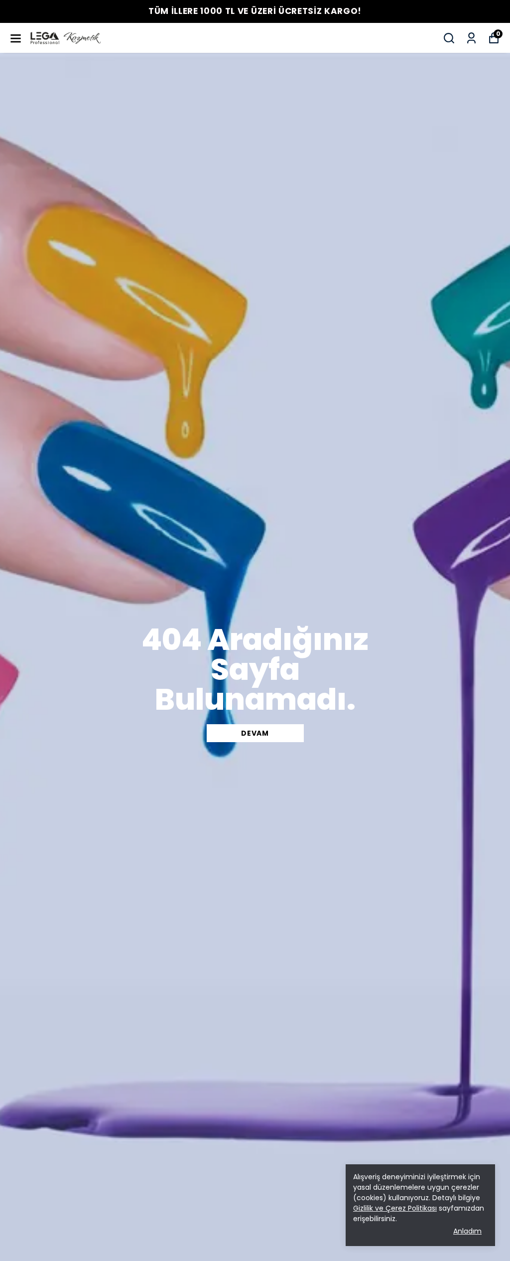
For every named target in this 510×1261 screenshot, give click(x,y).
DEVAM (255, 733)
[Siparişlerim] (471, 38)
